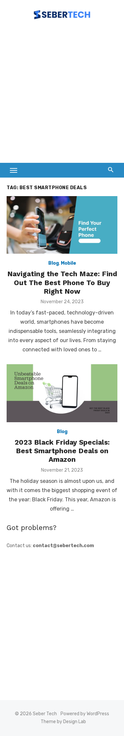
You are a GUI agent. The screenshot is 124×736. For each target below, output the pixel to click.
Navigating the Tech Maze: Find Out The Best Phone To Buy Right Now (62, 282)
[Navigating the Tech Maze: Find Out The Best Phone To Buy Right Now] (62, 225)
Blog (53, 263)
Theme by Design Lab (63, 721)
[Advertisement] (62, 94)
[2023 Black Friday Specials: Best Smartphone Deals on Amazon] (62, 393)
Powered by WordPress (85, 714)
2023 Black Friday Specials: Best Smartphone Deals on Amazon (62, 451)
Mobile (68, 263)
